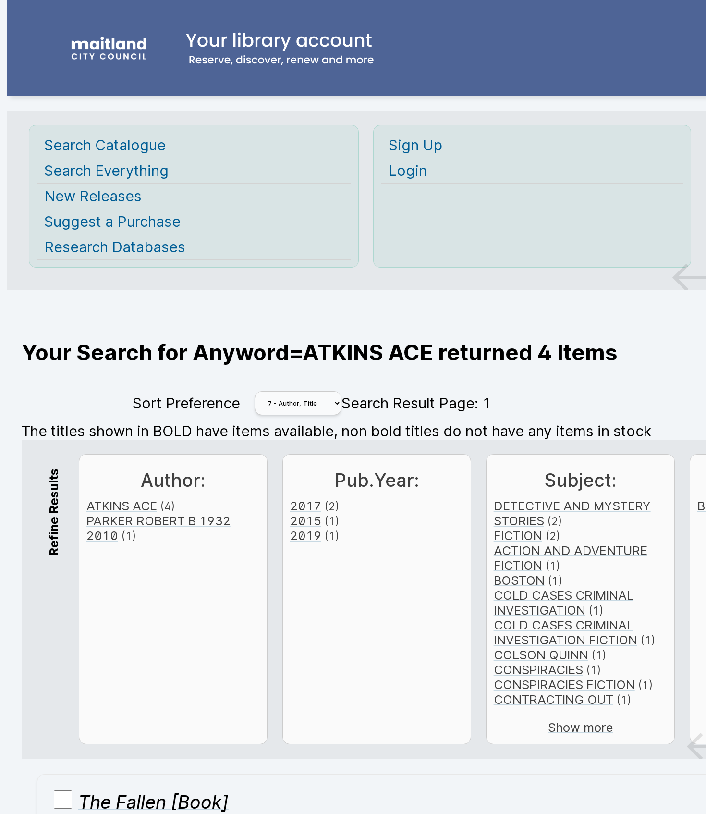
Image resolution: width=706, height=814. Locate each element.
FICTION (518, 535)
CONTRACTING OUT (553, 699)
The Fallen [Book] (153, 802)
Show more (580, 727)
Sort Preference (186, 403)
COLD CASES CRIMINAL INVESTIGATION (563, 602)
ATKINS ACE (121, 505)
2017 (305, 505)
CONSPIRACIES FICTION (564, 684)
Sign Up (415, 145)
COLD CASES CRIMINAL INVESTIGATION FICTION (565, 632)
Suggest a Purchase (112, 221)
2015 (305, 520)
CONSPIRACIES (538, 669)
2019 (305, 535)
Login (408, 170)
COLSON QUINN (541, 654)
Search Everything (106, 170)
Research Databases (114, 247)
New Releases (93, 196)
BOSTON (519, 580)
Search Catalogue (105, 145)
